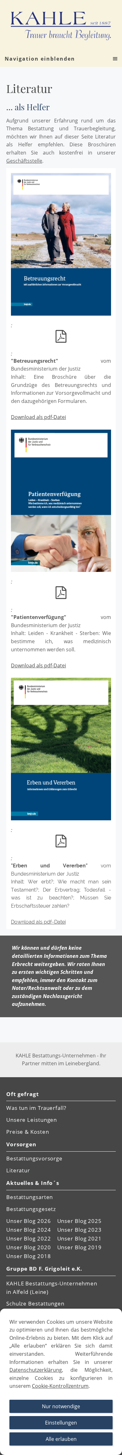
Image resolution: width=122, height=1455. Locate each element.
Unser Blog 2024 (28, 1229)
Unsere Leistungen (31, 1119)
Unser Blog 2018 (28, 1256)
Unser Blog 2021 (79, 1238)
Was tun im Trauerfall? (36, 1107)
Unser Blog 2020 (28, 1247)
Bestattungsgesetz (31, 1209)
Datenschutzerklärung (35, 1369)
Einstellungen (61, 1422)
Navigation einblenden (40, 58)
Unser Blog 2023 (79, 1229)
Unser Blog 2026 (28, 1220)
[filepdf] (61, 336)
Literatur (18, 1170)
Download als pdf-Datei (38, 417)
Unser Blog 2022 (28, 1238)
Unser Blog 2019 (79, 1247)
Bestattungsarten (29, 1197)
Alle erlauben (61, 1439)
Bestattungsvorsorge (34, 1158)
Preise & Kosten (27, 1131)
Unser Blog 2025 (79, 1220)
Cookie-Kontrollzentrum (60, 1385)
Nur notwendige (61, 1406)
